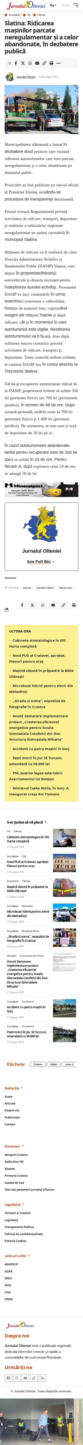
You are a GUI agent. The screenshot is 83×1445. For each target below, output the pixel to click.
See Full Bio (39, 561)
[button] (52, 5)
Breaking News (30, 931)
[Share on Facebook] (15, 63)
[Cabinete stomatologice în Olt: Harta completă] (64, 838)
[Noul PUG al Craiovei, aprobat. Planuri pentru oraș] (64, 863)
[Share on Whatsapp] (30, 63)
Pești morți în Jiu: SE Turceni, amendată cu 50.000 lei (27, 1034)
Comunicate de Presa (32, 955)
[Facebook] (8, 1378)
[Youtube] (25, 1378)
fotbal (53, 1064)
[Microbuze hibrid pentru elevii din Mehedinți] (64, 913)
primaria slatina (45, 587)
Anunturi (11, 955)
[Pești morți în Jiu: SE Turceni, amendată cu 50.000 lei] (64, 1033)
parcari (27, 587)
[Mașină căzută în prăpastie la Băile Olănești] (64, 888)
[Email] (37, 63)
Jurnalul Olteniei (25, 76)
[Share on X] (23, 63)
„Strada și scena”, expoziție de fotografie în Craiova (28, 938)
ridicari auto (65, 587)
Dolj (24, 856)
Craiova (37, 1064)
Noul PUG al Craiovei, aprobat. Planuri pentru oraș (28, 864)
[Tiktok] (34, 1378)
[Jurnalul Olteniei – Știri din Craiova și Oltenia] (26, 5)
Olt (28, 15)
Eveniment (13, 881)
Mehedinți (27, 906)
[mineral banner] (41, 489)
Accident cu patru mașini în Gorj (41, 748)
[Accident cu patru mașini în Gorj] (64, 1008)
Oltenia (41, 15)
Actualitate (14, 15)
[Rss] (42, 1378)
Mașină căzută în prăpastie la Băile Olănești (27, 889)
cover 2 (69, 1064)
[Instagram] (17, 1378)
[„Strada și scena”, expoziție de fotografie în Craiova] (64, 938)
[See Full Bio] (53, 561)
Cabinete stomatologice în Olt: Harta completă (28, 839)
